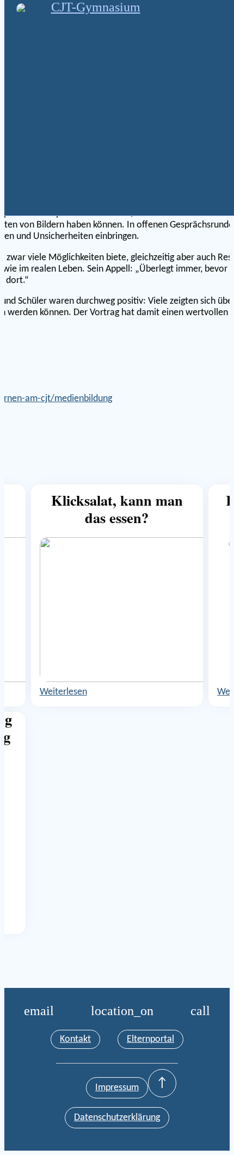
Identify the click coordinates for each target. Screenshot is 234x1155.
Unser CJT (50, 57)
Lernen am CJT (59, 115)
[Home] (33, 9)
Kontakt (75, 1039)
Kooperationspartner (71, 172)
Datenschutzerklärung (117, 1117)
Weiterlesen (63, 692)
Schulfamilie (54, 86)
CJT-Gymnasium (95, 7)
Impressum (117, 1087)
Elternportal (54, 201)
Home (42, 29)
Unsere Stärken (60, 144)
